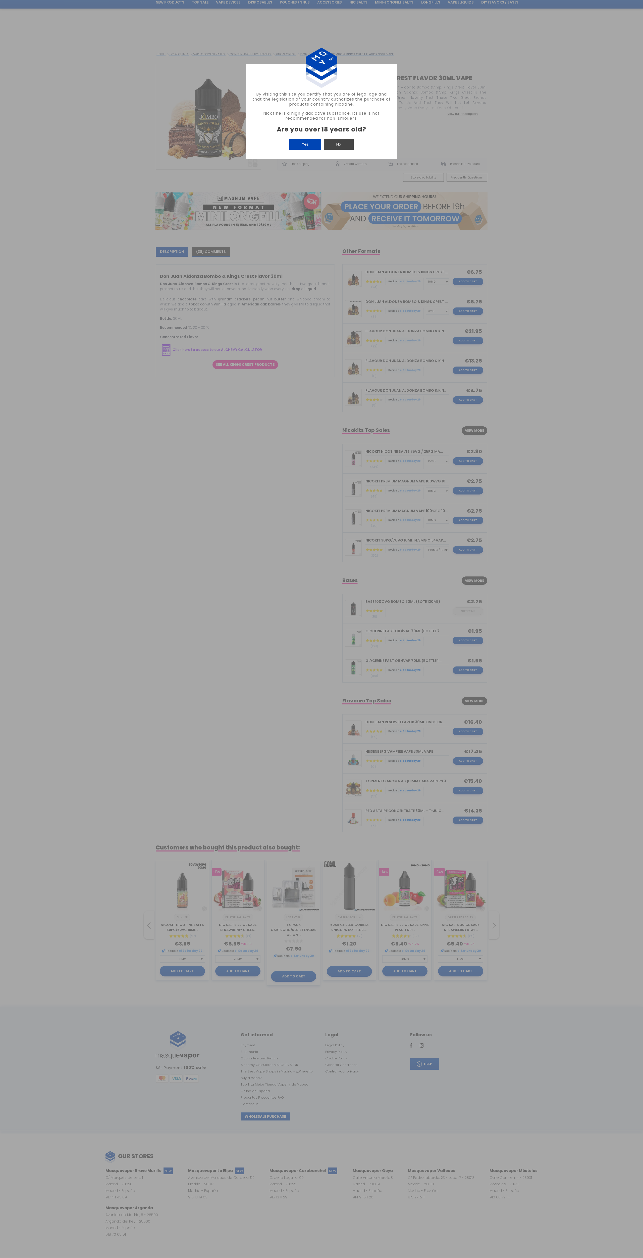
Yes (305, 144)
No (338, 144)
